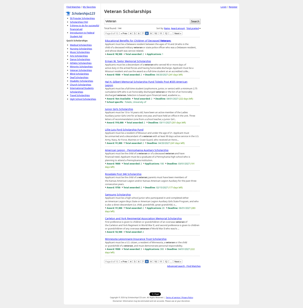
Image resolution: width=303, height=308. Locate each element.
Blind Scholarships (79, 73)
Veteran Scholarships (81, 70)
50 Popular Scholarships (82, 18)
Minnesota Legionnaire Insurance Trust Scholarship (136, 239)
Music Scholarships (80, 52)
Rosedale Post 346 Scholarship (123, 174)
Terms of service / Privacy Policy (179, 297)
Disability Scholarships (81, 80)
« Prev (124, 33)
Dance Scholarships (80, 59)
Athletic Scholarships (81, 63)
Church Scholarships (80, 84)
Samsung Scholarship (118, 194)
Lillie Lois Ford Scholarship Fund (124, 129)
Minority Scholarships (81, 66)
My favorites (89, 6)
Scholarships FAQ (79, 22)
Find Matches (73, 6)
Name (167, 28)
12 (166, 33)
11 (161, 33)
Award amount (178, 28)
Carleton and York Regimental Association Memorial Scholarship (143, 218)
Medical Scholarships (81, 45)
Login (224, 6)
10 (155, 33)
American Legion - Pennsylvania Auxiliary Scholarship (137, 150)
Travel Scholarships (80, 95)
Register (233, 6)
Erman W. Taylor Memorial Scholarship (128, 61)
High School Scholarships (83, 99)
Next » (177, 33)
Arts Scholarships (79, 55)
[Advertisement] (221, 63)
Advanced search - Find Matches (184, 266)
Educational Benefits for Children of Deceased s (138, 40)
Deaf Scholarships (79, 77)
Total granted (192, 28)
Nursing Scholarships (81, 48)
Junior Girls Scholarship (119, 109)
